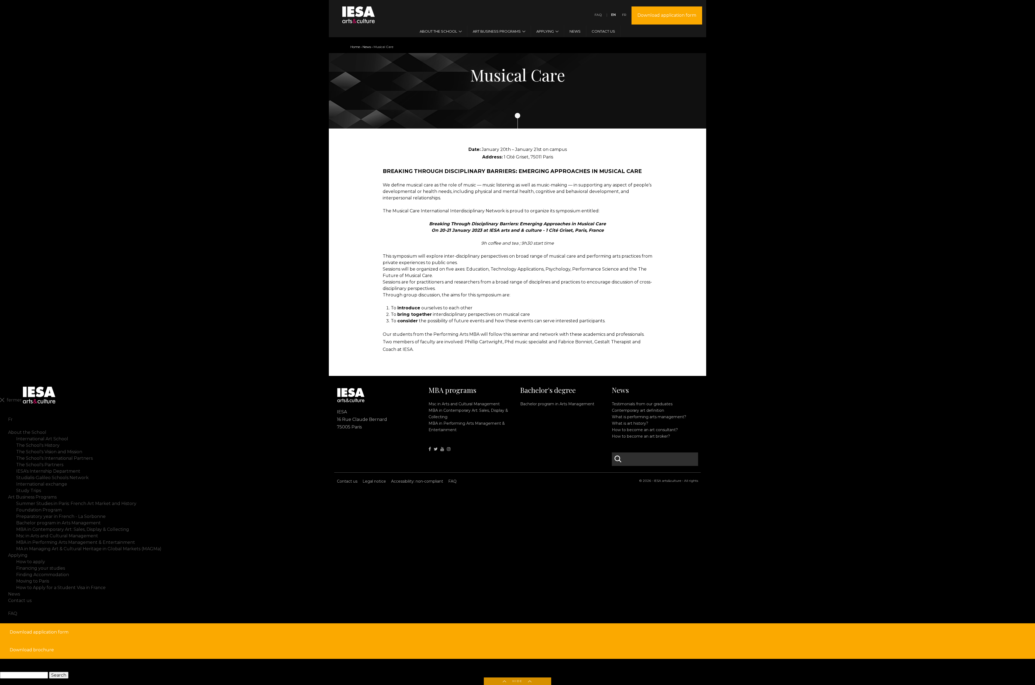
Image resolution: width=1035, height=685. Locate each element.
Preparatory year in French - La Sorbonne (61, 516)
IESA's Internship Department (48, 471)
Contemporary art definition (638, 410)
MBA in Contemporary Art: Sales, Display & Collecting (72, 529)
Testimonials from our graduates (642, 404)
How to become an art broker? (641, 436)
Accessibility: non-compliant (417, 481)
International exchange (41, 484)
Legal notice (374, 481)
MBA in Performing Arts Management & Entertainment (75, 542)
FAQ (598, 15)
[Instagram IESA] (449, 449)
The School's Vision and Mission (49, 451)
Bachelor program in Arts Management (557, 404)
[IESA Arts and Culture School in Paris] (358, 19)
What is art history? (630, 423)
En (613, 15)
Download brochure (32, 649)
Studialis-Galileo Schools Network (52, 477)
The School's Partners (39, 464)
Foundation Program (39, 510)
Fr (624, 15)
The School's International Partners (54, 458)
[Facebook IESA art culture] (430, 449)
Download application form (666, 15)
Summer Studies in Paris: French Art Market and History (76, 503)
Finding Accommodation (42, 574)
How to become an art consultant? (645, 429)
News (367, 47)
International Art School (42, 438)
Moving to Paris (32, 581)
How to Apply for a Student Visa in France (61, 587)
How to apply (30, 561)
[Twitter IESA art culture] (436, 449)
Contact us (347, 481)
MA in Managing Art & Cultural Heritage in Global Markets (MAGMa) (88, 548)
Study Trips (28, 490)
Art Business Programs (32, 497)
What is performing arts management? (649, 416)
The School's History (38, 445)
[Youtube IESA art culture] (442, 449)
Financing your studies (40, 568)
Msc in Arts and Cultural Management (464, 404)
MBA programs (452, 390)
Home (355, 47)
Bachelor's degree (548, 390)
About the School (27, 432)
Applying (17, 555)
